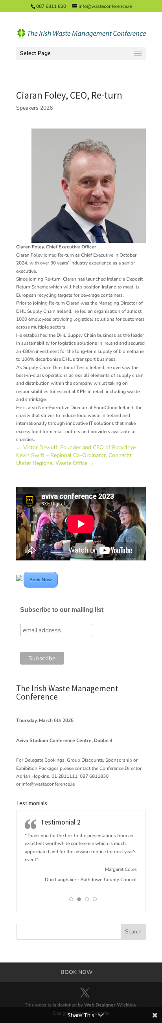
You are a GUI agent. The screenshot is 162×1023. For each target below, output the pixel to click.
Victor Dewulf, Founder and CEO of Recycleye (76, 447)
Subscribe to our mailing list (61, 609)
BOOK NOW (77, 972)
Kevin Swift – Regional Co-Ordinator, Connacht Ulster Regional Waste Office (74, 459)
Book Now (40, 580)
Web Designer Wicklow (110, 1005)
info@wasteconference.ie (48, 784)
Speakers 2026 (34, 108)
